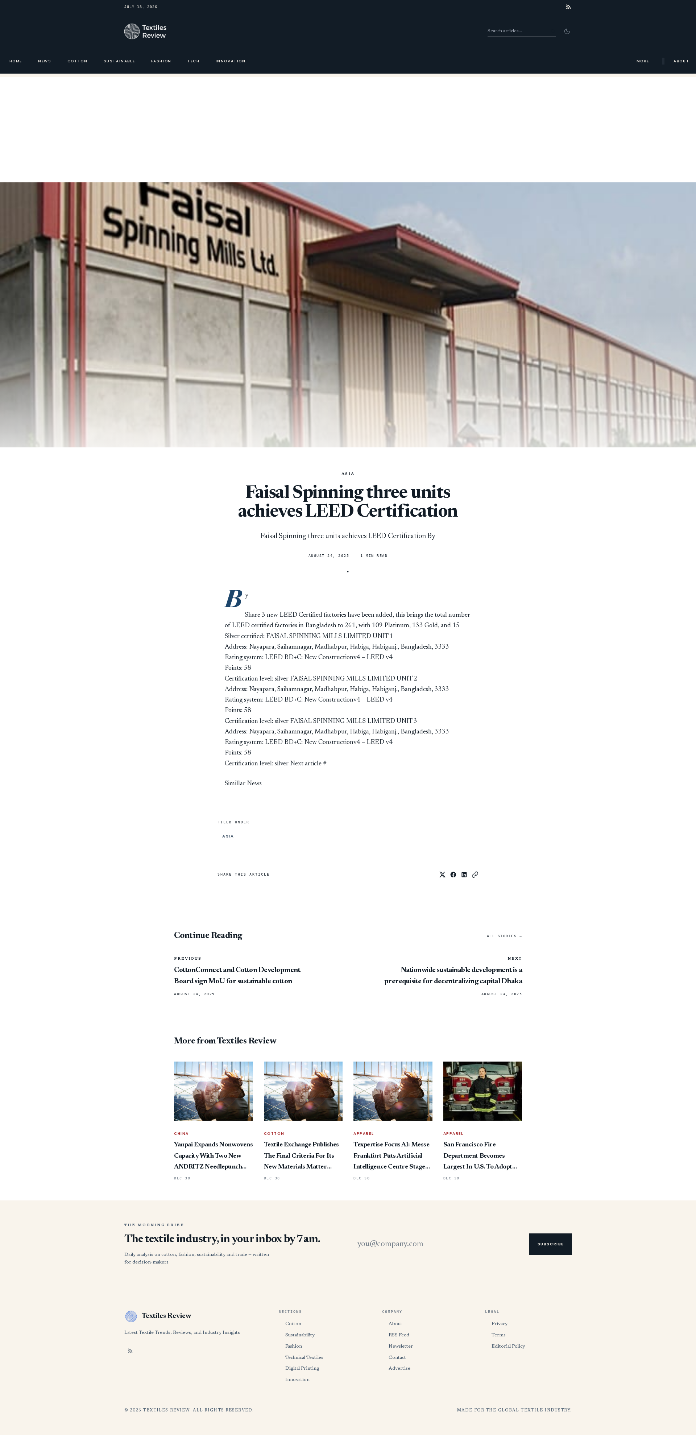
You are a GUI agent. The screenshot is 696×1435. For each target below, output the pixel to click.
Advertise (399, 1368)
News (44, 61)
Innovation (231, 61)
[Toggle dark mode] (567, 31)
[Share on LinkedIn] (464, 874)
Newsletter (401, 1346)
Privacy (500, 1324)
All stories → (504, 936)
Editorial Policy (508, 1346)
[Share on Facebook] (453, 874)
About (395, 1324)
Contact (397, 1357)
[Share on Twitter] (442, 874)
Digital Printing (302, 1368)
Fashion (161, 61)
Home (15, 61)
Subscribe (551, 1244)
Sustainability (300, 1335)
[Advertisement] (348, 128)
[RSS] (568, 6)
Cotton (77, 61)
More (646, 61)
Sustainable (119, 61)
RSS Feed (399, 1335)
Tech (193, 61)
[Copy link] (475, 874)
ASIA (348, 474)
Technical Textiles (304, 1357)
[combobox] (522, 31)
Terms (499, 1335)
